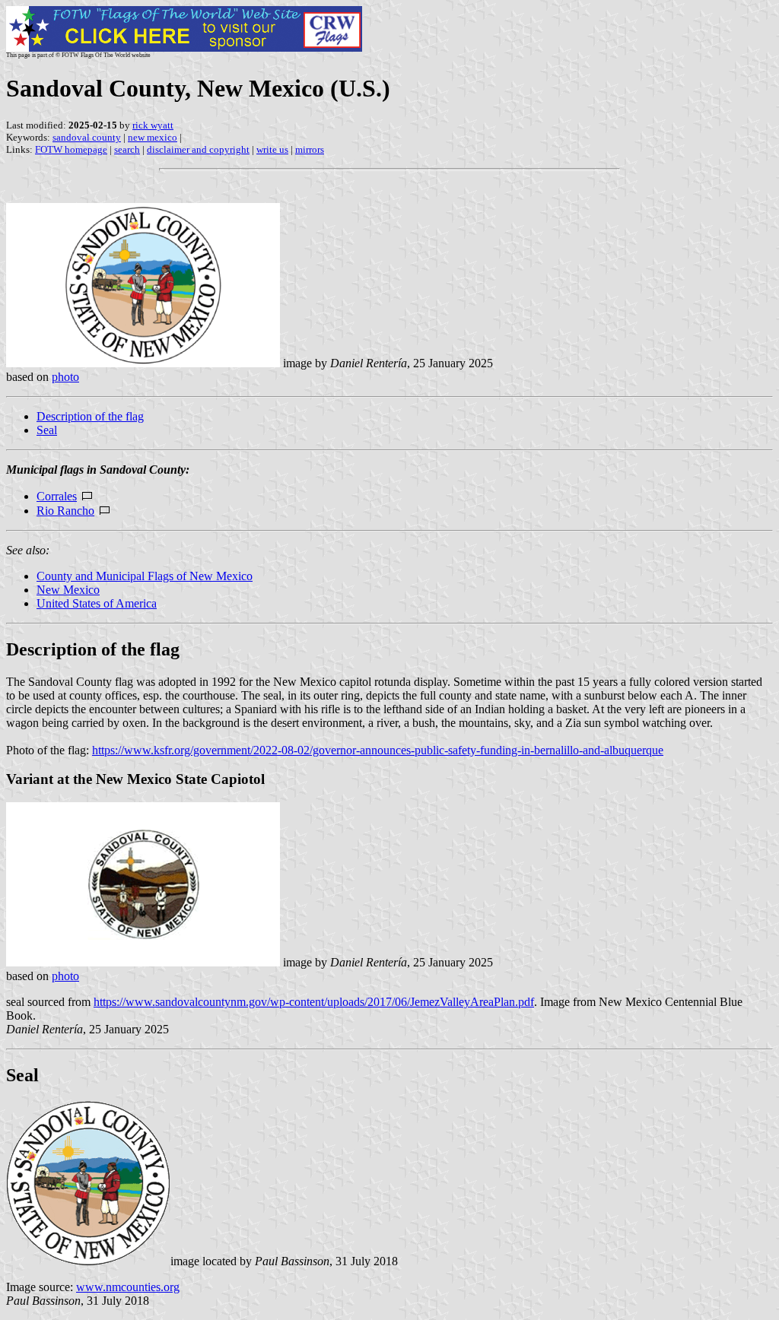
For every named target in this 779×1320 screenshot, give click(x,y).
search (127, 149)
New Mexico (68, 589)
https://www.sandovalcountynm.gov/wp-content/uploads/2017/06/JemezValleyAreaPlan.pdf (314, 1001)
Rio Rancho (65, 510)
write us (272, 149)
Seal (47, 430)
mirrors (309, 149)
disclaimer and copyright (198, 149)
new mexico (152, 137)
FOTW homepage (71, 149)
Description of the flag (90, 416)
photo (65, 376)
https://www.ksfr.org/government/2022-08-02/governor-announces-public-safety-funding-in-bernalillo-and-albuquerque (377, 750)
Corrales (57, 496)
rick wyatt (152, 125)
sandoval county (86, 137)
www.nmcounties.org (128, 1286)
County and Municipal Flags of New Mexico (145, 576)
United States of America (97, 603)
